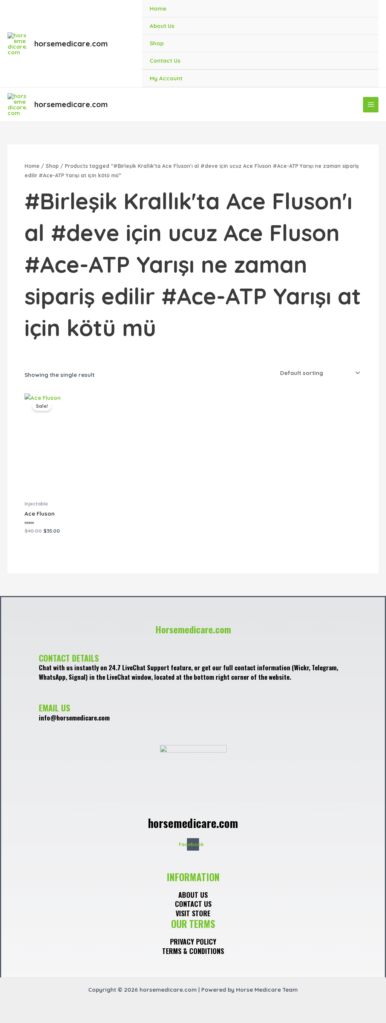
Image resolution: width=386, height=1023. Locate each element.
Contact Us (165, 60)
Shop (157, 43)
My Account (166, 78)
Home (158, 8)
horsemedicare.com (71, 43)
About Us (162, 25)
